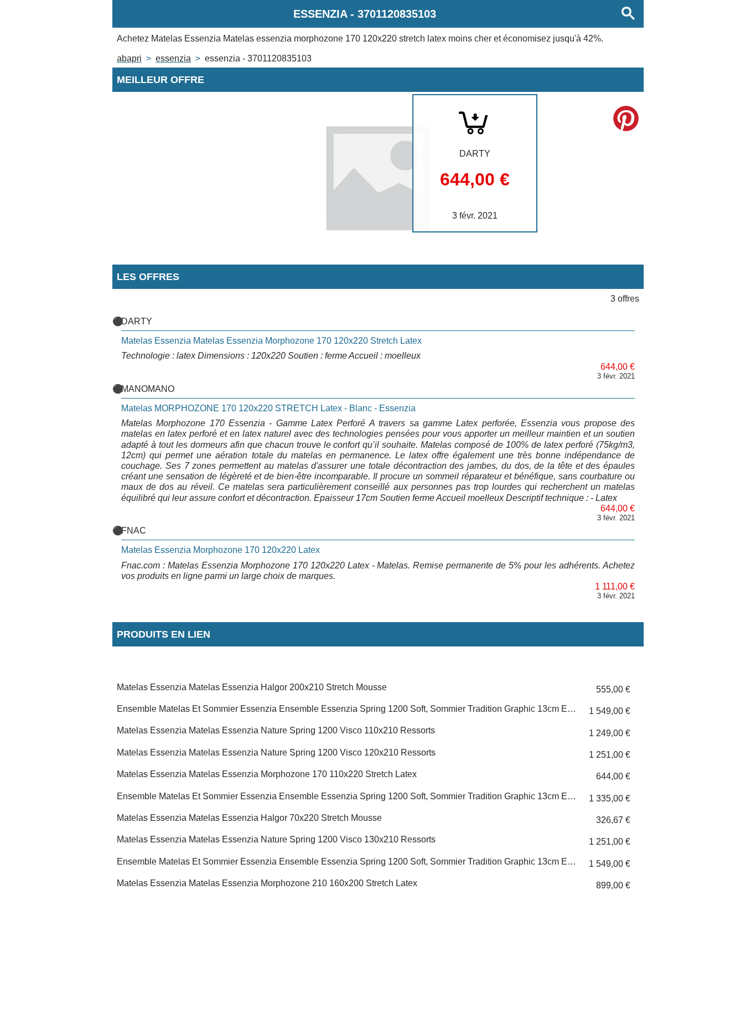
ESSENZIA (173, 58)
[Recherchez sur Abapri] (628, 14)
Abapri (129, 58)
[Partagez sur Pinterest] (626, 118)
